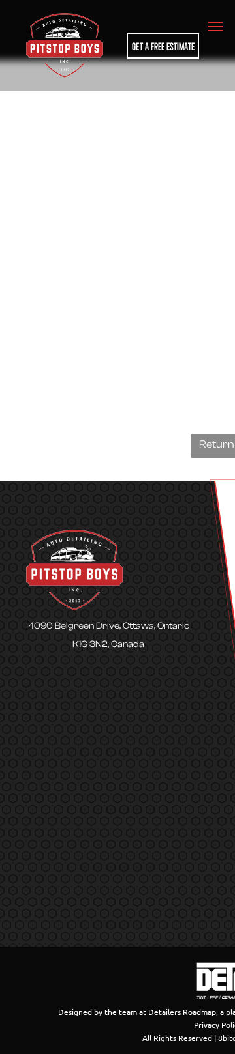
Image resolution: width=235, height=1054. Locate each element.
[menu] (215, 27)
